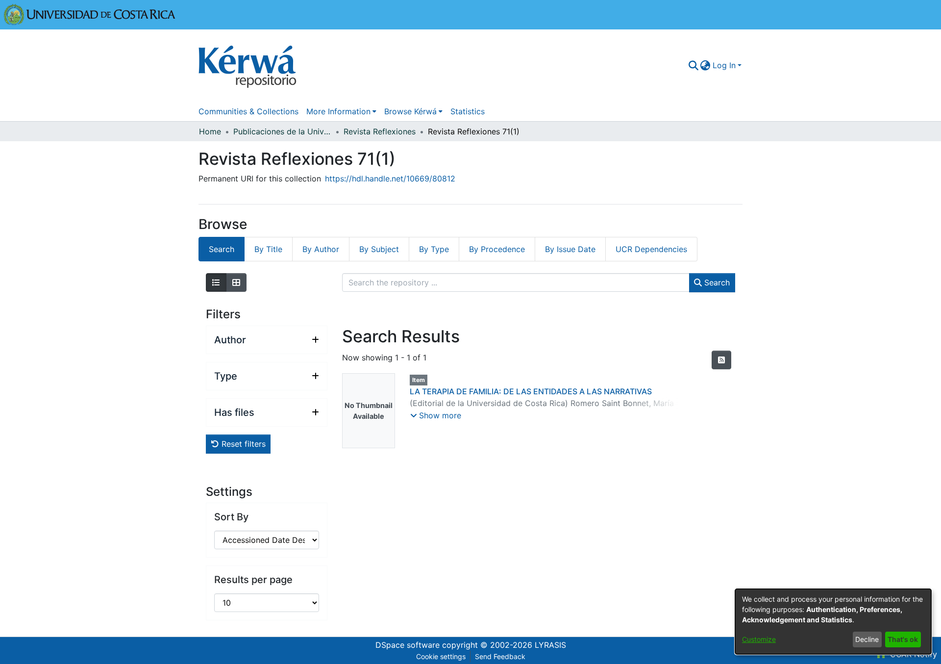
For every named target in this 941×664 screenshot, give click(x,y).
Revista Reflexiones (380, 131)
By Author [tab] (320, 249)
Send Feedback (500, 656)
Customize (759, 639)
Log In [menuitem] (724, 65)
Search (716, 282)
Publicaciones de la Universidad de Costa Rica (282, 131)
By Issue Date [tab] (570, 249)
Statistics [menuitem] (467, 111)
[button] (436, 415)
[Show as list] (216, 282)
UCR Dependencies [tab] (651, 249)
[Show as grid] (236, 282)
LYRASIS (550, 645)
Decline (867, 639)
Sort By (231, 517)
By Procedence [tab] (497, 249)
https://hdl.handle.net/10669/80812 (390, 178)
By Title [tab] (268, 249)
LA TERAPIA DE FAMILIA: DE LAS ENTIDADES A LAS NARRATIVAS (531, 391)
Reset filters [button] (242, 444)
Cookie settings (441, 656)
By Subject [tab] (379, 249)
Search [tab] (221, 249)
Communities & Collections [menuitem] (248, 111)
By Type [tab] (434, 249)
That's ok (903, 639)
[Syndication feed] (721, 360)
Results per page (253, 580)
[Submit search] (693, 65)
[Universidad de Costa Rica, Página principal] (89, 14)
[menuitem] (705, 65)
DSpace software (407, 645)
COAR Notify (912, 654)
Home (210, 131)
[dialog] (833, 621)
